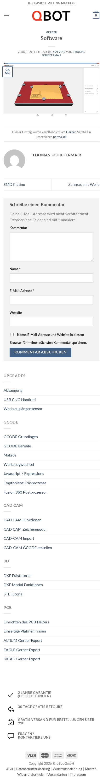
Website (16, 313)
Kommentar (18, 228)
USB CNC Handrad (20, 400)
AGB (9, 769)
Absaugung (13, 390)
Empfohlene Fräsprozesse (25, 483)
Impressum (78, 774)
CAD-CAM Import (19, 538)
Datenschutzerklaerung (33, 769)
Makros (10, 455)
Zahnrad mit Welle (83, 185)
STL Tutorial (13, 594)
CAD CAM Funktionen (22, 520)
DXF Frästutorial (17, 576)
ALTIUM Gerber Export (23, 641)
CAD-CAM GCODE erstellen (28, 548)
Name (15, 269)
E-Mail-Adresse (22, 291)
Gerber (51, 32)
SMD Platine (14, 185)
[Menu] (6, 15)
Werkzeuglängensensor (23, 409)
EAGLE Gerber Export (22, 650)
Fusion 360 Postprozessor (25, 492)
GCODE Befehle (17, 446)
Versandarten (57, 774)
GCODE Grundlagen (21, 437)
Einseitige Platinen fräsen (25, 631)
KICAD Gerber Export (22, 659)
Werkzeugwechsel (19, 465)
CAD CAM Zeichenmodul (25, 529)
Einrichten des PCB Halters (26, 622)
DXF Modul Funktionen (23, 585)
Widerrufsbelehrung (67, 769)
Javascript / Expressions (24, 474)
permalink (60, 137)
